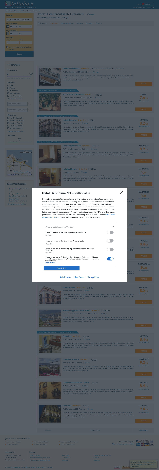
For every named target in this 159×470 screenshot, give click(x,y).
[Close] (122, 193)
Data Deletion (65, 277)
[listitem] (79, 227)
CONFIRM (61, 268)
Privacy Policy (93, 277)
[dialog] (79, 235)
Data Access (79, 277)
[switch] (110, 232)
